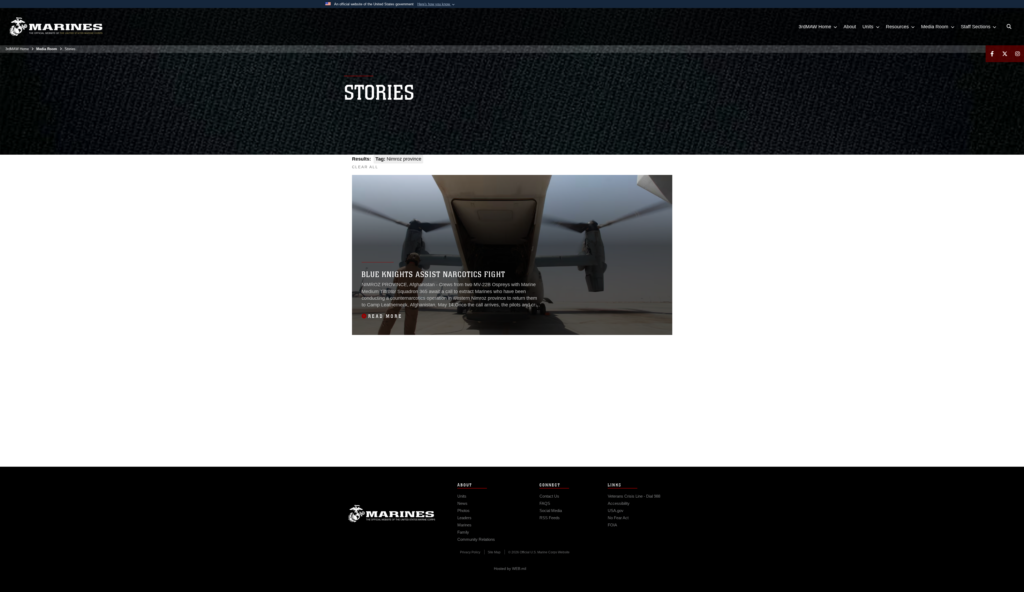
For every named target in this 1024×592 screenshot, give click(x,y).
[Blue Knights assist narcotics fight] (512, 255)
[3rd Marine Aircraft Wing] (56, 26)
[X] (1004, 53)
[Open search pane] (1009, 26)
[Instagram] (1017, 53)
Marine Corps (391, 513)
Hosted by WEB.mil (510, 568)
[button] (436, 4)
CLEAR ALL (365, 167)
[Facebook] (992, 53)
